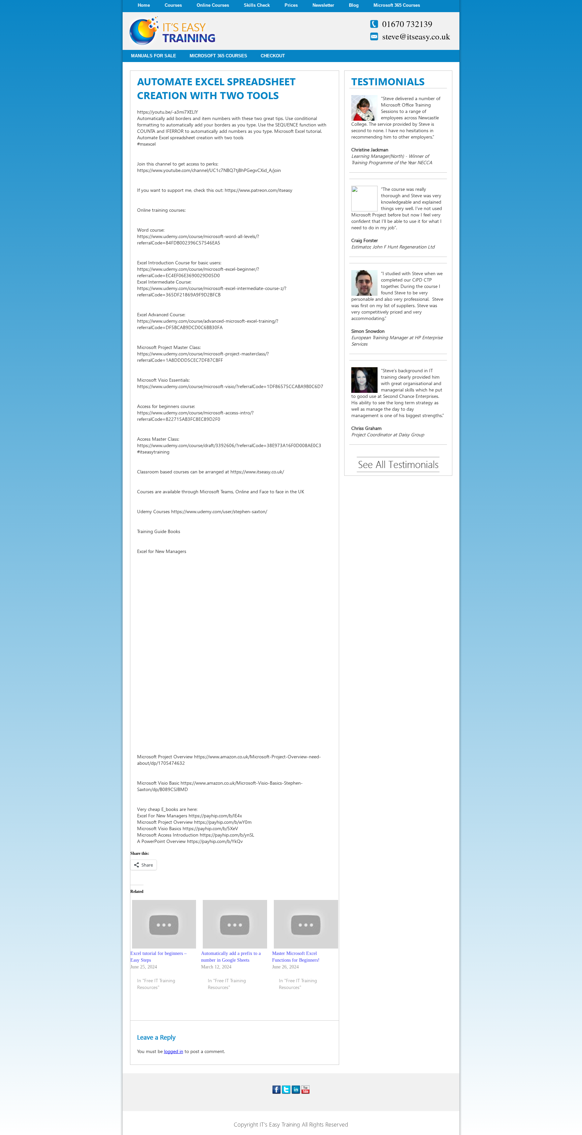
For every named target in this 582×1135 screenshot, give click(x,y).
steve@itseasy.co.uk (416, 36)
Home (144, 5)
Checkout (273, 55)
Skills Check (257, 5)
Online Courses (213, 5)
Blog (354, 5)
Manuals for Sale (153, 55)
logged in (173, 1051)
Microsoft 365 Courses (397, 5)
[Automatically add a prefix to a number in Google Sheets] (233, 924)
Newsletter (323, 5)
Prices (291, 5)
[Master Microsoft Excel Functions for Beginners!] (304, 924)
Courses (173, 5)
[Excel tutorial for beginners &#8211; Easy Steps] (162, 924)
